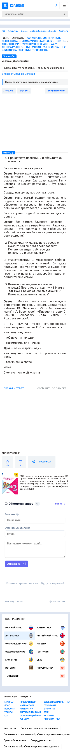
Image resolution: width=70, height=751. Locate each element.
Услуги (8, 712)
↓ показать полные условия (18, 73)
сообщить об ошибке (51, 388)
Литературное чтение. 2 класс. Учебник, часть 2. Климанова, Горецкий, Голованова (34, 49)
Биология (11, 660)
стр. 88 (24, 90)
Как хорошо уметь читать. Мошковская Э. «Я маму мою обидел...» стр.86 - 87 (34, 40)
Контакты (10, 728)
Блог (7, 705)
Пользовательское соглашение (40, 728)
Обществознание (15, 651)
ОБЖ (39, 660)
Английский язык (47, 635)
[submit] (64, 14)
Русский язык (13, 627)
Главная (9, 702)
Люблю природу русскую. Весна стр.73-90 (30, 44)
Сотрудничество (41, 740)
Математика (44, 627)
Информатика (45, 668)
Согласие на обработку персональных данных (32, 746)
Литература (12, 635)
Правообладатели (15, 740)
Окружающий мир (15, 643)
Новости (9, 708)
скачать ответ (14, 388)
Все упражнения (56, 90)
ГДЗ (6, 715)
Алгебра (41, 643)
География (43, 651)
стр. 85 (9, 90)
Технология (12, 676)
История (10, 668)
